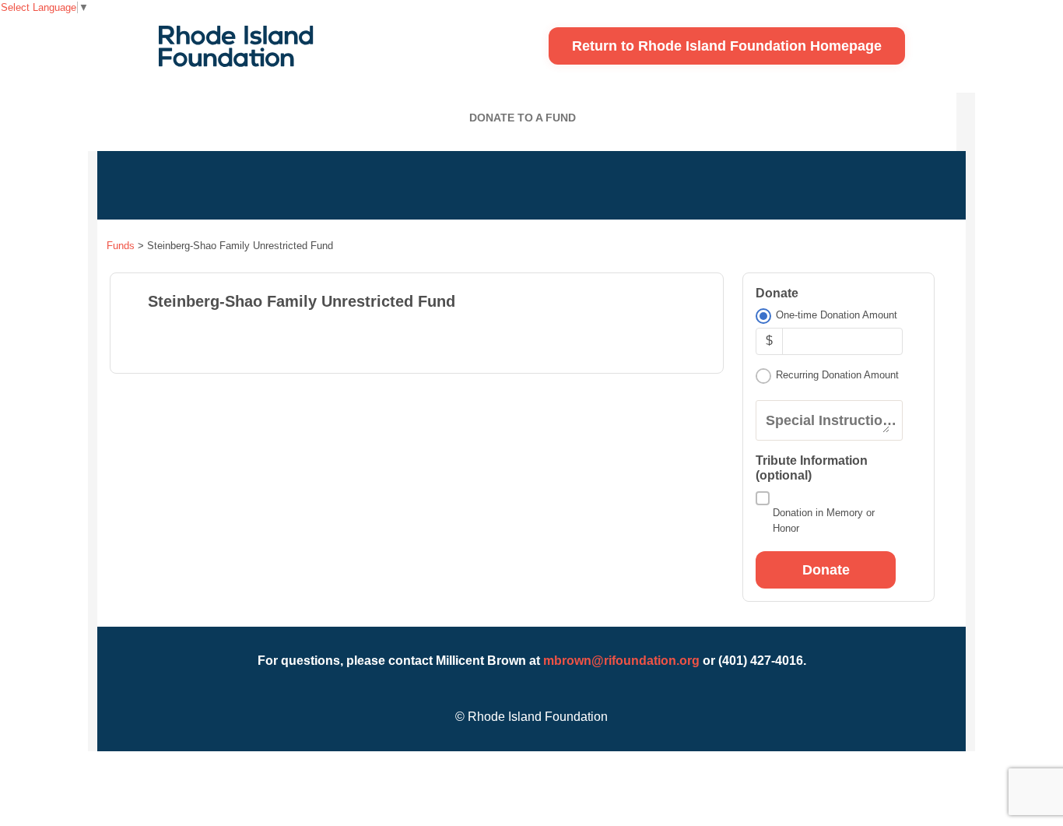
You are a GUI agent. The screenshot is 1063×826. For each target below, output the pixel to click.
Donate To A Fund (522, 117)
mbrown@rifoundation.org (621, 660)
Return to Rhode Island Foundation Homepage (727, 46)
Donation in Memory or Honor (824, 520)
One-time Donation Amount (836, 315)
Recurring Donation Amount (837, 375)
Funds (121, 245)
